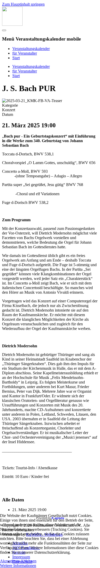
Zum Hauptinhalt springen (23, 4)
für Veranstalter (24, 53)
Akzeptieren (10, 561)
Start (16, 58)
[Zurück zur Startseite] (12, 24)
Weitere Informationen (18, 565)
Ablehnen (28, 561)
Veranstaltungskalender (31, 48)
